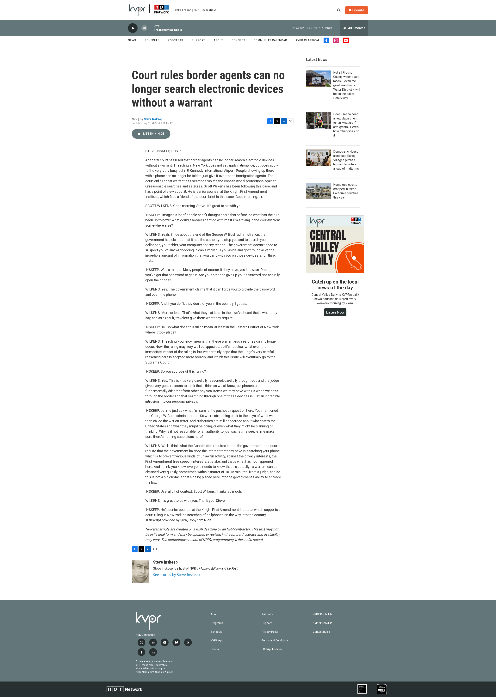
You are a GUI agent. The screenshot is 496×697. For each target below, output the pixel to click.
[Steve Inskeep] (140, 571)
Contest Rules (321, 631)
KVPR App (217, 640)
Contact (215, 649)
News (132, 40)
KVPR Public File (322, 623)
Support (198, 40)
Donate (358, 10)
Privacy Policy (270, 631)
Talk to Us (268, 614)
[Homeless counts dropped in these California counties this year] (318, 191)
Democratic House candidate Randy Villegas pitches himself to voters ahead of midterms (346, 160)
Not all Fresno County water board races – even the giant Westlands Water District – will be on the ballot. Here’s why (346, 85)
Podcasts (175, 40)
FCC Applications (272, 649)
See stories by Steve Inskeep (176, 574)
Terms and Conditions (275, 640)
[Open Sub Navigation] (139, 40)
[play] (133, 28)
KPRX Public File (322, 614)
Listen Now (335, 312)
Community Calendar (270, 40)
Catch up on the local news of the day (335, 284)
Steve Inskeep (153, 119)
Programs (217, 623)
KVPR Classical (307, 40)
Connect (238, 40)
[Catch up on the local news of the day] (335, 244)
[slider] (150, 28)
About (218, 40)
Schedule (152, 40)
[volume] (144, 28)
